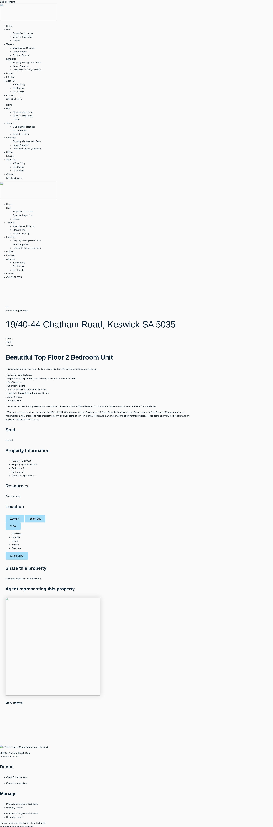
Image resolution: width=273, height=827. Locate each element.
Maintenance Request (24, 48)
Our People (18, 91)
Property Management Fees (27, 62)
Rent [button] (8, 29)
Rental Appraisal (21, 66)
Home (9, 26)
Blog (33, 823)
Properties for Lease (23, 33)
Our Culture (18, 88)
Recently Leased (14, 807)
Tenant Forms (20, 51)
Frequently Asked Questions (27, 69)
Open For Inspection (16, 777)
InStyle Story (19, 84)
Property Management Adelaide (22, 804)
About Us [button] (10, 80)
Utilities (9, 73)
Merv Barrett (14, 703)
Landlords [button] (11, 59)
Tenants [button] (10, 44)
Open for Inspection (22, 37)
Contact (10, 95)
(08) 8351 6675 (14, 99)
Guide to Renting (21, 55)
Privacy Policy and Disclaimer (14, 823)
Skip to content (7, 1)
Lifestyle (10, 77)
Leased (16, 40)
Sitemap (41, 823)
